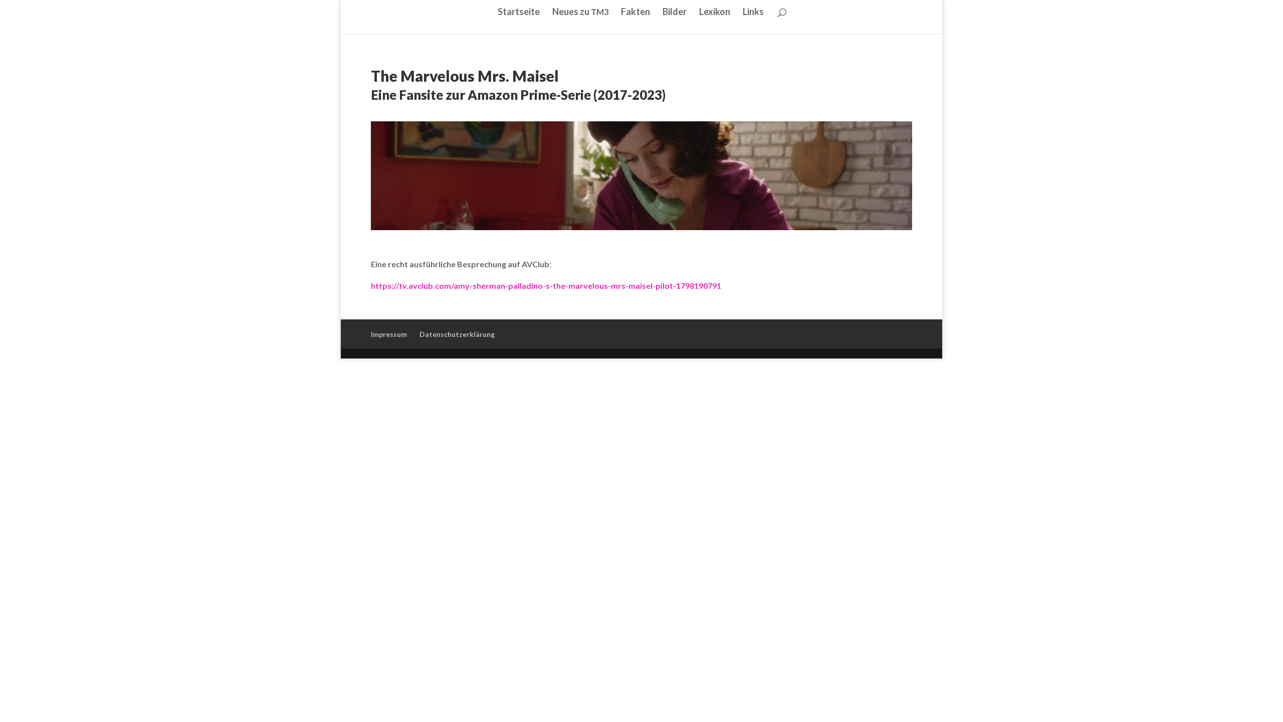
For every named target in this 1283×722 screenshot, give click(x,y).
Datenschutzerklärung (457, 334)
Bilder (675, 12)
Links (753, 12)
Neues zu (580, 12)
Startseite (519, 12)
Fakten (635, 12)
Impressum (389, 334)
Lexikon (714, 12)
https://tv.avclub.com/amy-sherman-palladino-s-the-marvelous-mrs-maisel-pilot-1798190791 (546, 285)
